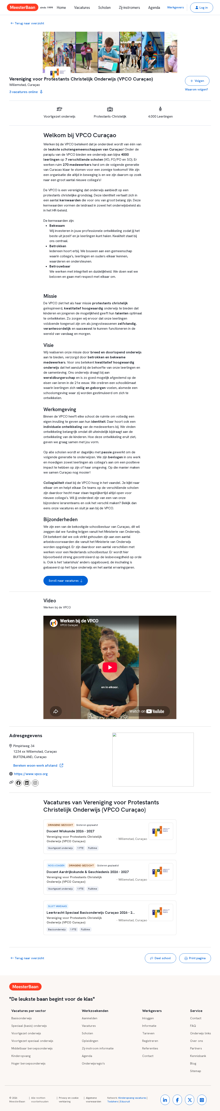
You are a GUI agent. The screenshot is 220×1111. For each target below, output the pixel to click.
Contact (147, 1056)
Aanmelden (89, 1018)
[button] (201, 7)
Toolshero (112, 1101)
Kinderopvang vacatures (132, 1097)
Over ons (196, 1041)
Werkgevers (175, 7)
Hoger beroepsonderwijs (28, 1063)
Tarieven (148, 1033)
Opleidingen (90, 1041)
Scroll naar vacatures (64, 581)
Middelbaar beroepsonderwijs (32, 1048)
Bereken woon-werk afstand (35, 765)
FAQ (193, 1026)
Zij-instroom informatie (98, 1048)
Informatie (149, 1026)
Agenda (154, 7)
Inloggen (148, 1018)
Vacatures (82, 7)
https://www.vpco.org (31, 774)
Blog (193, 1063)
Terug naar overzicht (29, 23)
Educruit (125, 1101)
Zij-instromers (129, 7)
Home (61, 7)
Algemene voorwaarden (93, 1099)
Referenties (150, 1048)
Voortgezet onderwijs (26, 1033)
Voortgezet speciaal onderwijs (32, 1041)
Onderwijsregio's (93, 1063)
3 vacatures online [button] (24, 92)
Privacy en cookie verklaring (68, 1099)
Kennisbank (198, 1056)
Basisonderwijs (21, 1018)
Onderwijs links (200, 1033)
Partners (196, 1048)
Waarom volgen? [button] (196, 89)
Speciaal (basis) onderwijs (29, 1026)
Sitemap (195, 1071)
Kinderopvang (21, 1056)
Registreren (150, 1041)
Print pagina (197, 958)
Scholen (104, 7)
